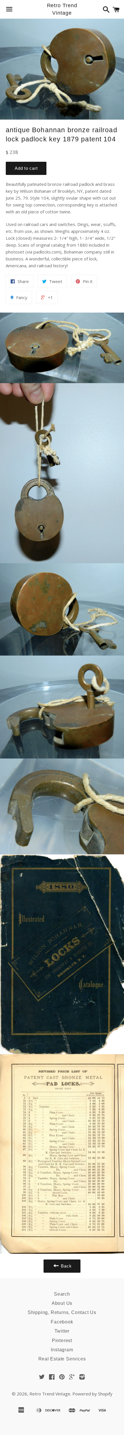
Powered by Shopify (92, 1394)
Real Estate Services (62, 1358)
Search (62, 1294)
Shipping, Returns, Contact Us (62, 1312)
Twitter (62, 1331)
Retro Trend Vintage (62, 9)
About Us (62, 1303)
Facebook (62, 1321)
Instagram (62, 1349)
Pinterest (62, 1340)
